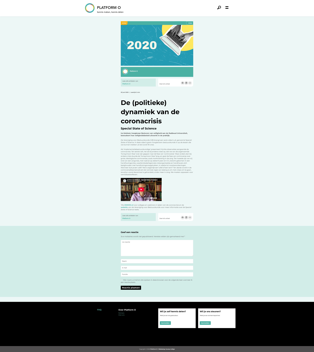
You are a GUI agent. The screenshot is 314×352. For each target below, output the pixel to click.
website (124, 207)
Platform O (153, 349)
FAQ (99, 310)
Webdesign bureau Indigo (166, 349)
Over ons (121, 315)
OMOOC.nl (128, 205)
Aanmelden (165, 323)
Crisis (190, 23)
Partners (121, 313)
